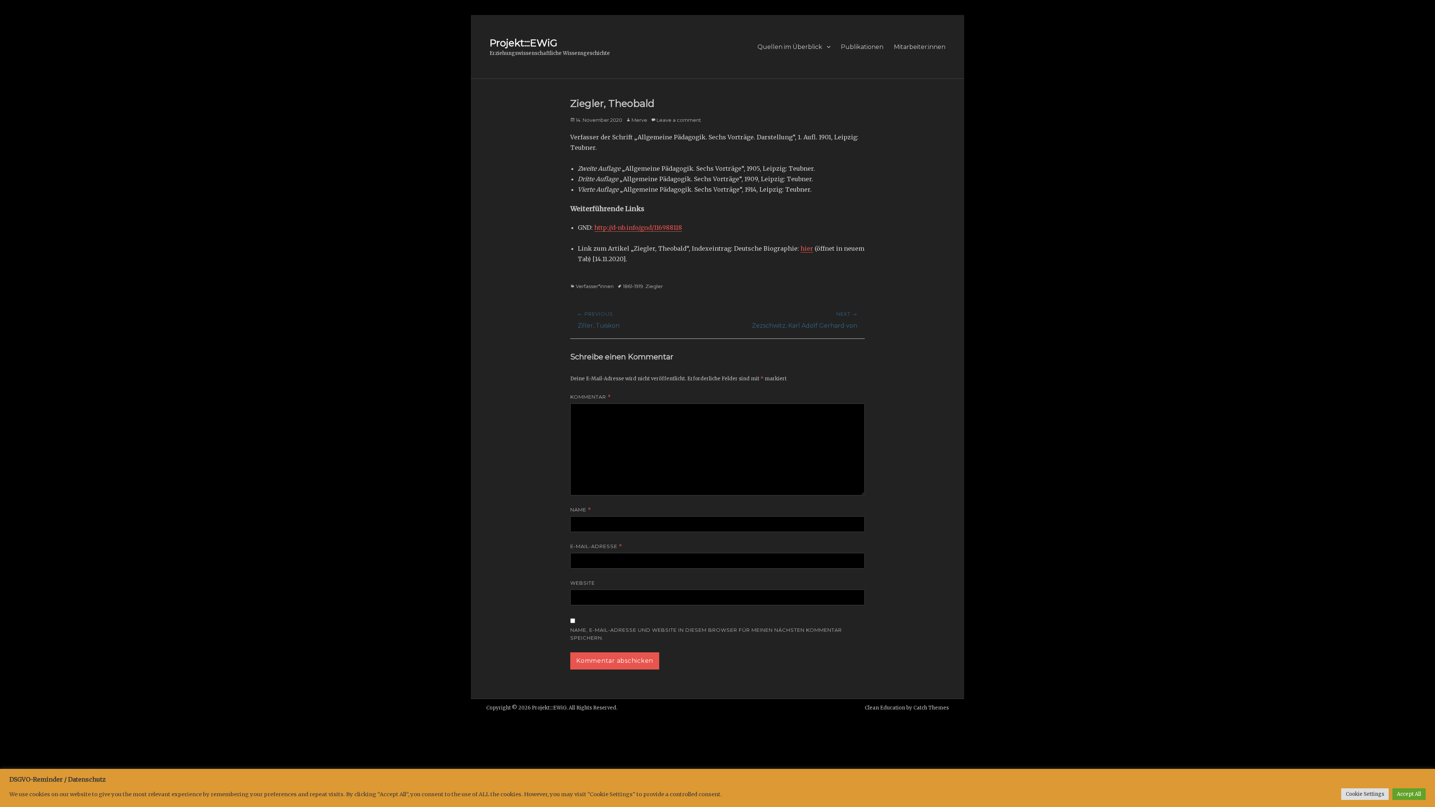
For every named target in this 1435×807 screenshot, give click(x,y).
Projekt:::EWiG (523, 43)
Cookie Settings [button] (1365, 794)
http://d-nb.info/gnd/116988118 (638, 227)
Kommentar (590, 397)
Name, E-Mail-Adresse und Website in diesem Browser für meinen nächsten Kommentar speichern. (706, 634)
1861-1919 (633, 286)
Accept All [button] (1409, 794)
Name (580, 510)
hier (806, 248)
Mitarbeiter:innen (919, 46)
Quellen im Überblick (789, 46)
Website (582, 583)
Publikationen (862, 46)
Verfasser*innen (595, 286)
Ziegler (654, 286)
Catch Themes (931, 708)
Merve (639, 120)
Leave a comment (679, 120)
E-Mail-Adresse (596, 546)
